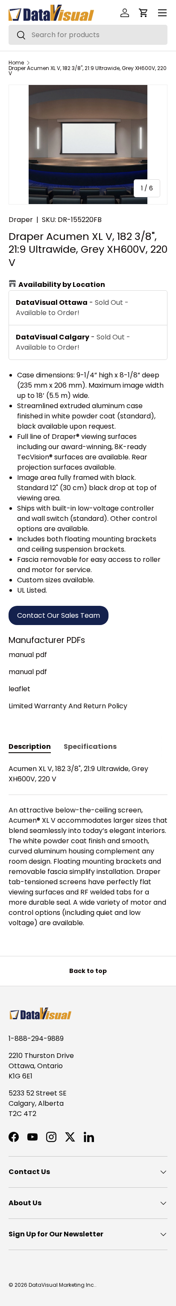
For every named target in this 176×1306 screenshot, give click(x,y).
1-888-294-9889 (36, 1038)
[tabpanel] (88, 846)
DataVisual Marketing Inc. (62, 1284)
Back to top (88, 971)
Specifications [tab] (90, 746)
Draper (21, 220)
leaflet (19, 689)
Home (16, 62)
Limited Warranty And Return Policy (68, 706)
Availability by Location (61, 284)
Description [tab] (30, 746)
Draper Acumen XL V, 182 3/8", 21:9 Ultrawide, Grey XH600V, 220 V (88, 71)
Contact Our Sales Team (58, 615)
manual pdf (28, 655)
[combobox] (88, 35)
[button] (143, 12)
